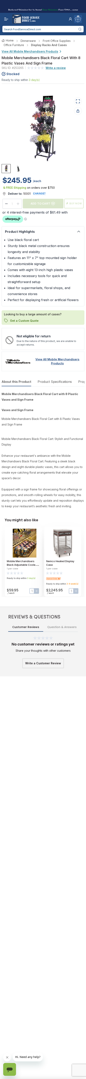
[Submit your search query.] (80, 29)
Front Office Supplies (57, 40)
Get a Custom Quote (24, 320)
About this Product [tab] (16, 382)
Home (10, 40)
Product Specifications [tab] (55, 382)
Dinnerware (28, 40)
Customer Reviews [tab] (25, 627)
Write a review (56, 68)
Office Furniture (14, 45)
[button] (70, 19)
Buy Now (75, 203)
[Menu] (5, 19)
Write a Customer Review (43, 663)
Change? (39, 193)
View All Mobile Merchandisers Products (30, 51)
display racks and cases (49, 45)
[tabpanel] (43, 450)
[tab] (6, 168)
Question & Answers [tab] (62, 627)
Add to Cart (40, 203)
